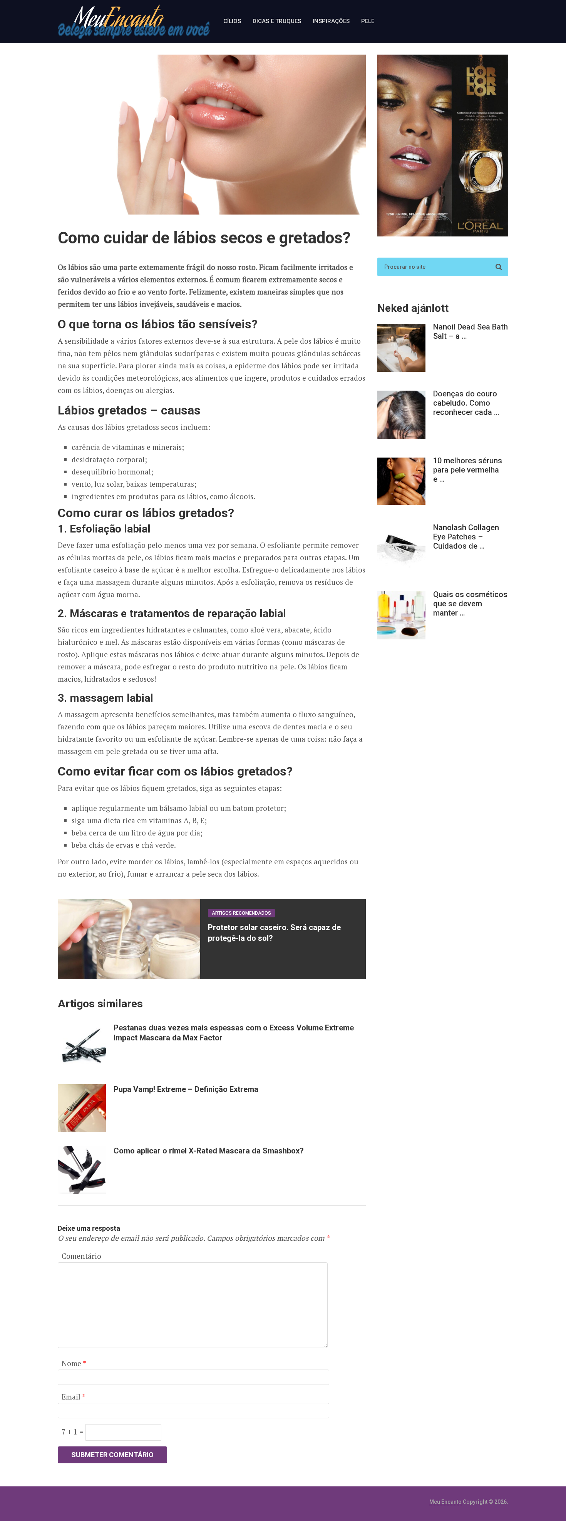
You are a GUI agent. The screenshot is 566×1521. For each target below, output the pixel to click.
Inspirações (331, 21)
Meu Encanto (445, 1502)
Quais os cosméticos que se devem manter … (470, 603)
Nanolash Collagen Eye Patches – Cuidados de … (466, 537)
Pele (367, 21)
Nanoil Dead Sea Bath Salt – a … (470, 331)
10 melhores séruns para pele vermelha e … (467, 470)
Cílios (232, 21)
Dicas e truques (277, 21)
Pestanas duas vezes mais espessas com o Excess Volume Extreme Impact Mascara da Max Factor (234, 1032)
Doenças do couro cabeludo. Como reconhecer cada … (466, 403)
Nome (74, 1363)
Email (73, 1396)
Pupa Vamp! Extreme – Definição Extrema (186, 1089)
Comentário (81, 1256)
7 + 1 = (73, 1431)
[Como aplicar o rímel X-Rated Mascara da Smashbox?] (82, 1170)
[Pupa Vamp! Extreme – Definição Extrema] (82, 1108)
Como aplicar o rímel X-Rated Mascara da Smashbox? (209, 1150)
